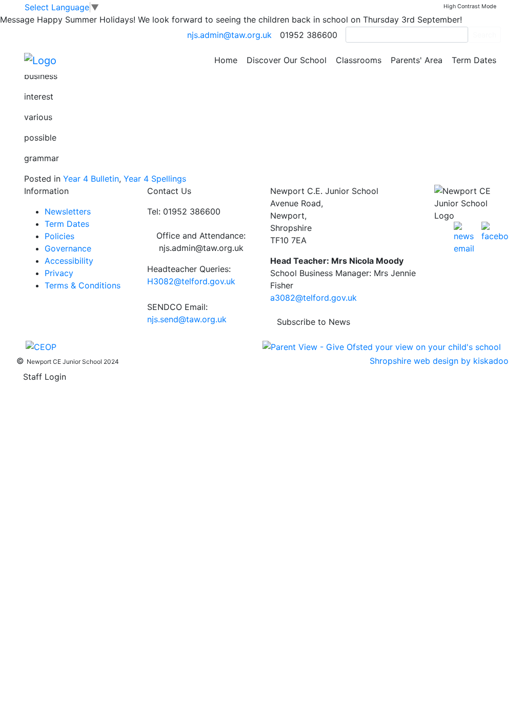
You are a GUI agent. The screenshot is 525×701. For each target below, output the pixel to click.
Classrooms (358, 60)
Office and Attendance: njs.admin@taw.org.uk (201, 241)
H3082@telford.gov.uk (191, 281)
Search (484, 34)
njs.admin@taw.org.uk (229, 35)
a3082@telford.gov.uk (313, 298)
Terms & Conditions (82, 285)
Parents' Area (416, 60)
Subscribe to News (313, 322)
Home (225, 60)
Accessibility (69, 261)
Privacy (59, 273)
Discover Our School (287, 60)
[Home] (40, 59)
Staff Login (44, 377)
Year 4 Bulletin (91, 178)
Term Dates (474, 60)
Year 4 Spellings (155, 178)
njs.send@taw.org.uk (187, 319)
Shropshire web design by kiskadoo (439, 361)
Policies (59, 236)
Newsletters (68, 211)
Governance (68, 248)
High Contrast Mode (469, 6)
